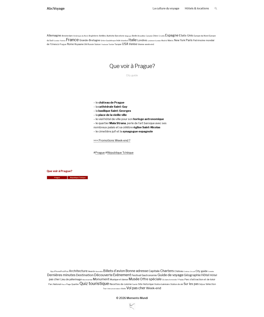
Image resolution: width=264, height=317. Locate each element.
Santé (135, 284)
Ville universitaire (113, 289)
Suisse (97, 44)
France (72, 39)
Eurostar (56, 41)
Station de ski (176, 284)
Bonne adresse (137, 271)
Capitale (154, 271)
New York (179, 40)
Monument (101, 279)
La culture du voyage (166, 8)
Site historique (146, 284)
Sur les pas (191, 284)
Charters (167, 271)
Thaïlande (104, 44)
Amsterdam (67, 36)
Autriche (110, 35)
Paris (189, 40)
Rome (70, 44)
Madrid (164, 41)
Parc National (54, 284)
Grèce (103, 41)
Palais (181, 279)
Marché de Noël (87, 280)
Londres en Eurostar (154, 41)
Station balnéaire (162, 284)
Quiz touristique (94, 283)
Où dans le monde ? (170, 280)
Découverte (103, 275)
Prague (63, 44)
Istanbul (124, 40)
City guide (132, 75)
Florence (62, 41)
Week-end (153, 288)
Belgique (128, 36)
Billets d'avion (114, 271)
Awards (91, 271)
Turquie (118, 44)
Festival (136, 275)
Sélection (211, 284)
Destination (85, 275)
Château (178, 271)
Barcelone (119, 36)
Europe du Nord (201, 35)
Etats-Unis (186, 35)
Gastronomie (149, 275)
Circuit (192, 271)
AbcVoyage (56, 8)
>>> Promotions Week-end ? (112, 140)
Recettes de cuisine (121, 284)
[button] (216, 8)
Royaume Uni (80, 44)
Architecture (78, 271)
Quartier (75, 284)
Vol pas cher (135, 288)
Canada (149, 36)
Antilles (102, 36)
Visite (123, 288)
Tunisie (111, 44)
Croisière (211, 271)
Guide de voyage (170, 275)
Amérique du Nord (80, 36)
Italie (132, 40)
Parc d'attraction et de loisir (199, 279)
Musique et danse (119, 279)
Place (63, 284)
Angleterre (93, 36)
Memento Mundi (137, 298)
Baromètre (99, 271)
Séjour (202, 284)
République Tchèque (120, 152)
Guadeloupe (111, 41)
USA (125, 44)
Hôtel (205, 275)
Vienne (141, 44)
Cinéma (186, 271)
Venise (133, 44)
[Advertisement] (132, 227)
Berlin (134, 36)
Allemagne (54, 35)
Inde (118, 40)
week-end (149, 44)
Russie (91, 44)
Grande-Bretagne (89, 40)
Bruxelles (141, 36)
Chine (155, 36)
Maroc (171, 40)
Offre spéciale (151, 279)
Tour (105, 289)
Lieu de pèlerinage (71, 279)
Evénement (122, 275)
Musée (134, 279)
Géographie (192, 275)
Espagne (171, 35)
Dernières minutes (61, 275)
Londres (142, 40)
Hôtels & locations (197, 8)
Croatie (162, 36)
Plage (68, 284)
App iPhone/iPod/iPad (59, 271)
